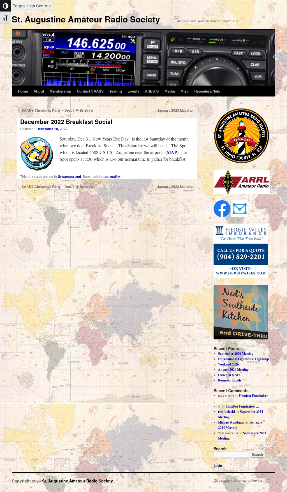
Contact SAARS (90, 91)
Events (133, 91)
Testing (115, 91)
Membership (60, 91)
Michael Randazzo (231, 422)
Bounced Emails (229, 380)
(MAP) (172, 152)
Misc (184, 91)
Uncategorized (69, 176)
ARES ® (152, 91)
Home (23, 91)
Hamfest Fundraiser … (242, 406)
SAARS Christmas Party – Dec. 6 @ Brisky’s (55, 110)
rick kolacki (226, 411)
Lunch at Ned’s (229, 375)
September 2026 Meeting (235, 353)
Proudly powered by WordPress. (241, 481)
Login (218, 465)
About (39, 91)
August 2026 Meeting (233, 369)
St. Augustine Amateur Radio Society (86, 19)
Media (170, 91)
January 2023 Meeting (177, 110)
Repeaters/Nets (207, 91)
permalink (113, 176)
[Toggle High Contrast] (5, 6)
